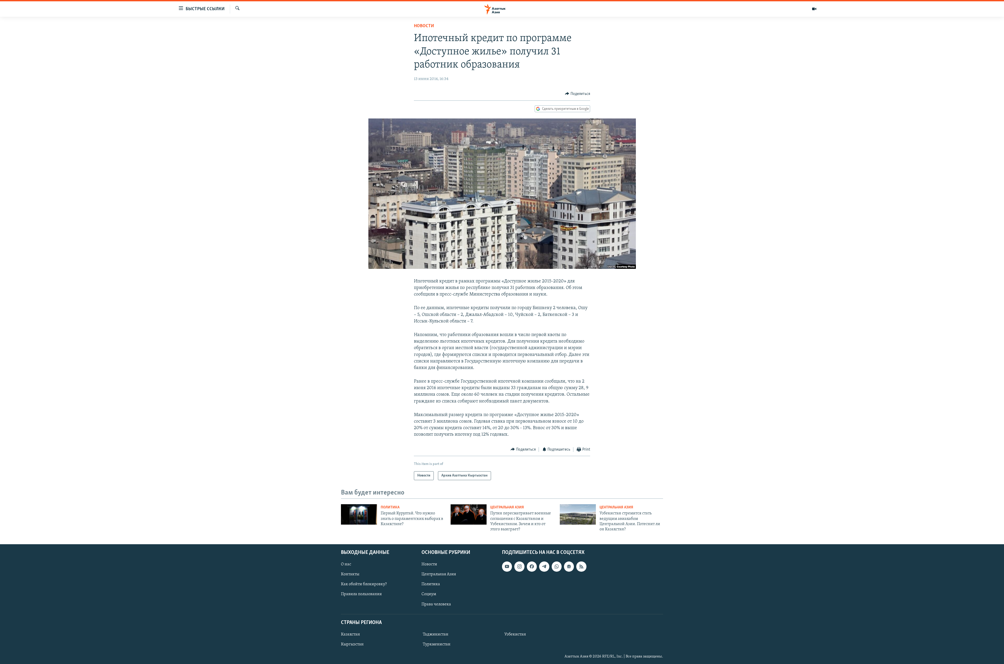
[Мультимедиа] (814, 9)
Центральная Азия (507, 507)
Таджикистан (435, 634)
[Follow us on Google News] (569, 566)
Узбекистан (515, 634)
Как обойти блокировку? (364, 584)
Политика (390, 507)
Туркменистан (436, 644)
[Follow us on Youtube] (507, 566)
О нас (346, 564)
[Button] (577, 93)
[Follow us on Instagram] (519, 566)
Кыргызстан (352, 644)
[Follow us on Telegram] (544, 566)
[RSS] (581, 566)
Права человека (436, 604)
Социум (428, 594)
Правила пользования (361, 594)
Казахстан (350, 634)
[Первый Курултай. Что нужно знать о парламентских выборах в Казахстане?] (359, 514)
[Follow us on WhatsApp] (557, 566)
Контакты (350, 574)
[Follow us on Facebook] (532, 566)
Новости (424, 26)
